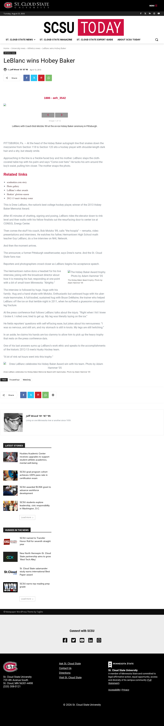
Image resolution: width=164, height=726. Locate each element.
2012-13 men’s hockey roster (20, 198)
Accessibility (114, 689)
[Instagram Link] (99, 641)
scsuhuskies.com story (17, 182)
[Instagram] (154, 13)
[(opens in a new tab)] (10, 542)
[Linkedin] (150, 13)
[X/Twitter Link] (73, 641)
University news (18, 48)
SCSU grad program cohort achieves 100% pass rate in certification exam (34, 474)
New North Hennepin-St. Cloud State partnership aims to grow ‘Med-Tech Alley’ (35, 556)
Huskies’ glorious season (18, 194)
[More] (53, 395)
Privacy (125, 689)
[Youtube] (158, 13)
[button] (156, 39)
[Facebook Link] (65, 641)
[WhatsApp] (48, 78)
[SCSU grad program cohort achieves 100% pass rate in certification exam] (10, 475)
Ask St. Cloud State (70, 663)
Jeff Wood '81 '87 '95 (19, 69)
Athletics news (33, 48)
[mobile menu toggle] (153, 5)
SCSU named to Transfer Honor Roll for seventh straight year (35, 541)
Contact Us (65, 668)
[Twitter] (145, 13)
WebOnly (27, 379)
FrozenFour (15, 379)
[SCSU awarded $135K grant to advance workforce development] (10, 491)
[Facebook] (141, 13)
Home (6, 48)
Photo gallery (13, 186)
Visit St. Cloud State (70, 677)
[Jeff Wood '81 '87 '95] (6, 69)
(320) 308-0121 (12, 686)
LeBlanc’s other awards (17, 190)
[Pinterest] (41, 78)
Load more (26, 517)
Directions (64, 672)
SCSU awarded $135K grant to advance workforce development (35, 490)
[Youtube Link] (82, 641)
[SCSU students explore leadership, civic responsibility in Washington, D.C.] (10, 506)
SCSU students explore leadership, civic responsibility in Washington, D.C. (35, 505)
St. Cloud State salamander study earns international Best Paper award (35, 571)
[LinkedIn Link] (90, 641)
